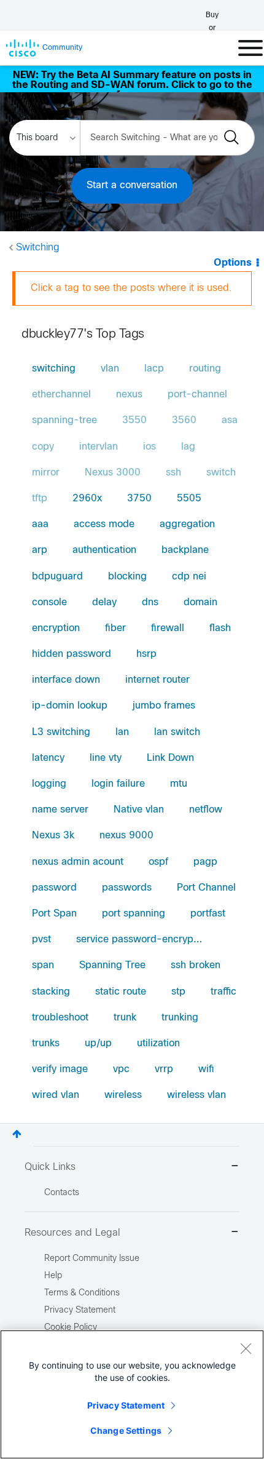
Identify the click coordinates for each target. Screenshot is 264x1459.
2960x (87, 498)
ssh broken (195, 965)
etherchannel (61, 394)
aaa (40, 524)
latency (48, 758)
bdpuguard (57, 576)
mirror (46, 472)
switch (221, 472)
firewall (167, 628)
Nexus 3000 (113, 472)
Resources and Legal (72, 1233)
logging (49, 784)
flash (220, 628)
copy (43, 446)
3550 (134, 420)
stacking (51, 991)
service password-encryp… (139, 939)
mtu (178, 784)
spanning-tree (64, 420)
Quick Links (50, 1167)
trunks (46, 1043)
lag (188, 446)
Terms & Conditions (82, 1293)
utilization (158, 1043)
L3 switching (61, 732)
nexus (129, 394)
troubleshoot (60, 1017)
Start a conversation (132, 185)
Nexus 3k (53, 835)
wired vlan (55, 1095)
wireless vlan (196, 1095)
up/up (98, 1043)
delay (104, 602)
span (43, 965)
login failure (118, 784)
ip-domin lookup (69, 705)
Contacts (61, 1193)
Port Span (54, 913)
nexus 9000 (126, 835)
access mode (104, 524)
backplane (185, 550)
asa (230, 420)
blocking (127, 576)
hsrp (146, 654)
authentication (104, 550)
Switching (38, 247)
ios (149, 446)
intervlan (98, 446)
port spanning (133, 913)
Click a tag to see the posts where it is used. (131, 288)
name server (60, 809)
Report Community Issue (91, 1259)
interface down (66, 680)
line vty (106, 758)
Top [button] (17, 1134)
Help (53, 1276)
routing (205, 368)
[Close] (245, 1348)
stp (178, 991)
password (54, 887)
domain (200, 602)
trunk (125, 1017)
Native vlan (139, 809)
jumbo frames (164, 705)
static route (120, 991)
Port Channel (206, 887)
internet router (157, 680)
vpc (121, 1069)
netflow (205, 809)
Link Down (170, 758)
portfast (207, 913)
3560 (184, 420)
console (49, 602)
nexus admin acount (77, 862)
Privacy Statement (126, 1405)
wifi (206, 1069)
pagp (205, 862)
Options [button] (233, 263)
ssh (173, 472)
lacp (154, 368)
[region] (132, 1394)
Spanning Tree (112, 965)
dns (150, 602)
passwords (127, 887)
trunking (179, 1017)
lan (122, 732)
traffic (223, 991)
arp (39, 550)
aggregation (187, 524)
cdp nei (189, 576)
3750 (139, 498)
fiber (115, 628)
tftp (39, 498)
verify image (60, 1069)
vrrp (164, 1069)
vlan (110, 368)
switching (54, 368)
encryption (56, 628)
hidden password (71, 654)
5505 (189, 498)
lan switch (177, 732)
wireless (123, 1095)
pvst (41, 939)
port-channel (197, 394)
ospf (158, 862)
